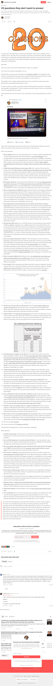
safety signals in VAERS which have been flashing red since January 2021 (32, 170)
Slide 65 (20, 388)
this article (46, 209)
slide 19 (12, 225)
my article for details (33, 244)
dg (3, 574)
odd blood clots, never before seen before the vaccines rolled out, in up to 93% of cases (27, 257)
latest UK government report (22, 314)
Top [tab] (3, 616)
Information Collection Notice (26, 661)
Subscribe (43, 2)
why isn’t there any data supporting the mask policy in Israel (24, 403)
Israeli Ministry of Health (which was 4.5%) (34, 419)
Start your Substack (23, 679)
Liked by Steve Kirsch (8, 595)
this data (16, 422)
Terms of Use (33, 660)
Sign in (49, 2)
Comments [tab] (4, 561)
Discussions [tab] (11, 616)
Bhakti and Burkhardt (24, 252)
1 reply (6, 589)
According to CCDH (31, 74)
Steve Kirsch (9, 626)
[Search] (50, 616)
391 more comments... (5, 609)
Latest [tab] (6, 616)
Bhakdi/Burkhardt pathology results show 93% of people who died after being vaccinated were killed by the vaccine (22, 632)
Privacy (25, 676)
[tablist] (7, 561)
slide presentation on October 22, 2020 (13, 454)
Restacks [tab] (10, 561)
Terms (29, 676)
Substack (20, 683)
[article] (26, 625)
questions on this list (22, 424)
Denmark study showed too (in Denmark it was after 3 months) (26, 362)
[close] (40, 636)
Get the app (33, 679)
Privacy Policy (37, 661)
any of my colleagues (37, 156)
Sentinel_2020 (6, 593)
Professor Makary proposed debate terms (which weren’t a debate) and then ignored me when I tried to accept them (27, 164)
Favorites (3, 5)
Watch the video (16, 470)
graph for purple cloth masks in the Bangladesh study (22, 396)
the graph (44, 270)
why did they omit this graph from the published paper (20, 398)
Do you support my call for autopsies (20, 250)
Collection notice (35, 676)
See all (4, 655)
